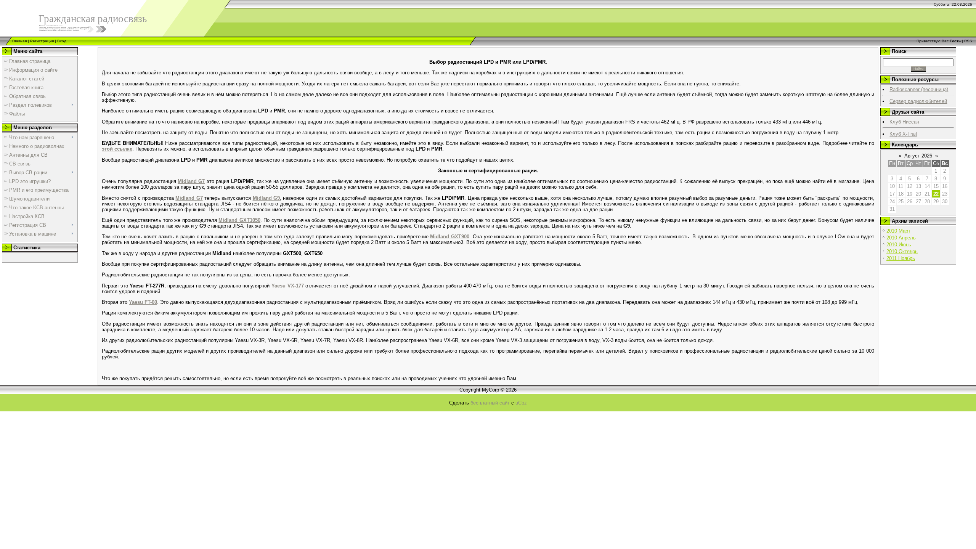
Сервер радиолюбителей (918, 101)
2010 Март (898, 231)
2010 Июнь (898, 244)
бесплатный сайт (490, 403)
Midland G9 (266, 198)
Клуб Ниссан (904, 122)
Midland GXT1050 (239, 220)
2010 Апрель (901, 238)
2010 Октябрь (902, 251)
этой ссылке (117, 149)
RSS (968, 41)
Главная (19, 41)
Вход (61, 41)
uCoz (521, 403)
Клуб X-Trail (903, 134)
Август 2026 (918, 156)
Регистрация (42, 41)
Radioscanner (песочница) (918, 89)
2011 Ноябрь (900, 258)
